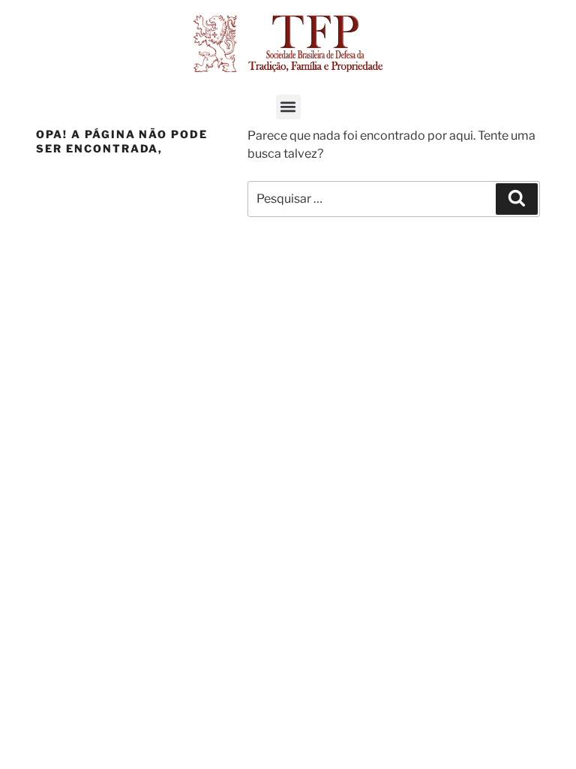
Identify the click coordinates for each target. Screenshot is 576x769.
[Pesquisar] (517, 199)
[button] (288, 107)
